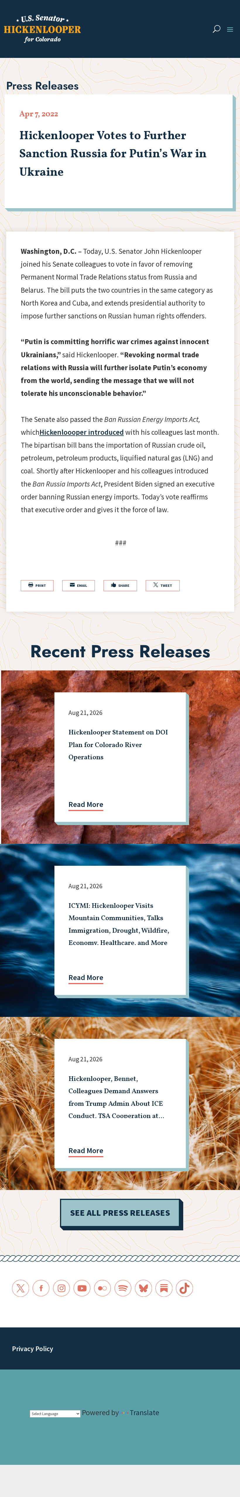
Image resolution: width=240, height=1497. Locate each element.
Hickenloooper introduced (82, 432)
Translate (144, 1412)
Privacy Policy (32, 1348)
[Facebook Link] (40, 1288)
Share (120, 585)
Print (37, 585)
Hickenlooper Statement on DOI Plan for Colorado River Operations (118, 745)
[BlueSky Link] (143, 1288)
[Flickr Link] (102, 1288)
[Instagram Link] (61, 1288)
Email (78, 585)
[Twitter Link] (20, 1288)
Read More (85, 804)
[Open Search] (216, 29)
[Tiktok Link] (184, 1288)
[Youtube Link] (81, 1288)
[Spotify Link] (122, 1288)
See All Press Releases (120, 1212)
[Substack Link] (163, 1288)
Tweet (162, 585)
